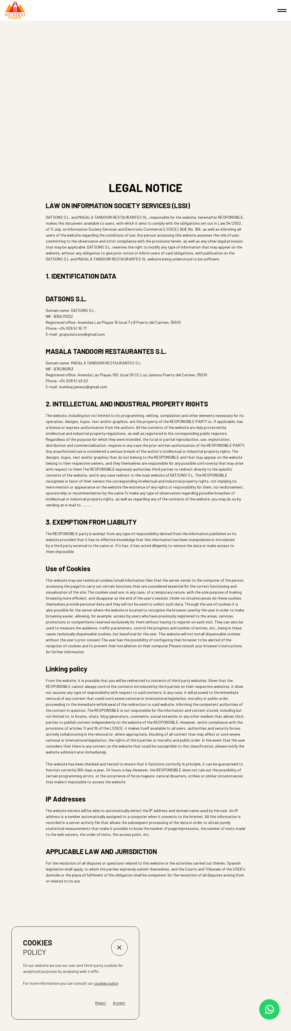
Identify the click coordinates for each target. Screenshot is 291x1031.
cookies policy (106, 983)
